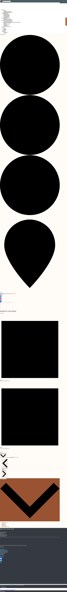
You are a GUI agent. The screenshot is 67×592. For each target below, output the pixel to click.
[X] (30, 563)
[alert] (30, 347)
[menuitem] (31, 11)
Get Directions (13, 293)
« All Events (2, 313)
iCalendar (3, 523)
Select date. (9, 457)
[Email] (30, 300)
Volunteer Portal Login (3, 552)
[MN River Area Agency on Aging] (7, 8)
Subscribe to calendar (3, 478)
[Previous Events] (2, 449)
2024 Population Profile (4, 550)
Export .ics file (4, 525)
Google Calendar (4, 522)
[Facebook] (30, 295)
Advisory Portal (2, 553)
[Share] (30, 301)
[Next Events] (2, 450)
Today (1, 452)
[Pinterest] (30, 298)
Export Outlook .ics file (5, 526)
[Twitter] (30, 297)
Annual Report (2, 549)
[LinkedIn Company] (30, 561)
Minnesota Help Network (4, 551)
